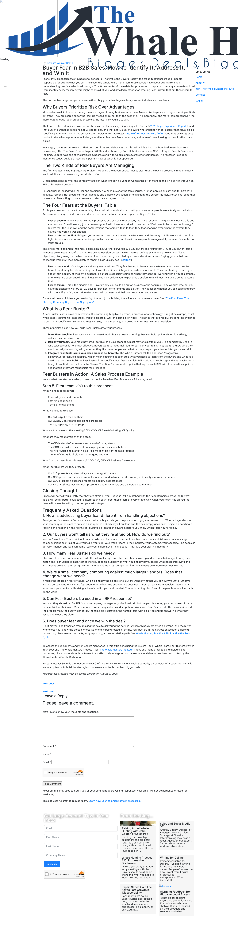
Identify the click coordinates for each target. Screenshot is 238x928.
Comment (49, 746)
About (198, 82)
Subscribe (52, 864)
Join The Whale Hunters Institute (214, 88)
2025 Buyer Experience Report (168, 126)
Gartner (126, 259)
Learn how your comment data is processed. (115, 800)
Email (47, 762)
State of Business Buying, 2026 (144, 133)
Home (198, 76)
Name (47, 754)
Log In (199, 100)
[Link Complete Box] (138, 838)
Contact (200, 94)
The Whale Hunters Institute (116, 649)
